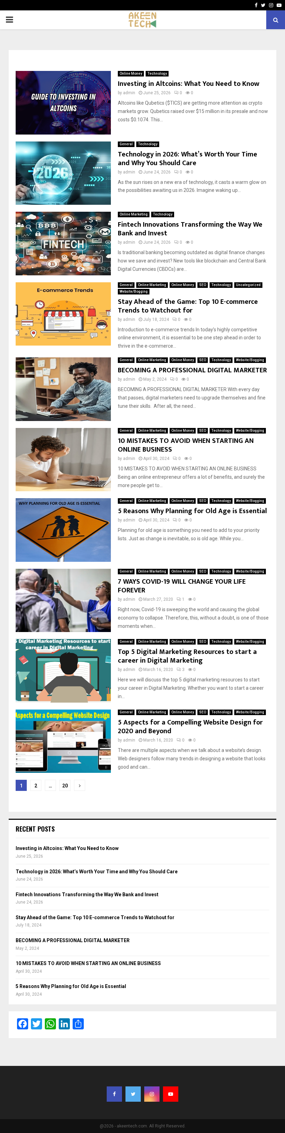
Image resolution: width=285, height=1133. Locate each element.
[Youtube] (170, 1094)
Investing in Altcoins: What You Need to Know (188, 84)
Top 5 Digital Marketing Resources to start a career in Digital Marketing (187, 656)
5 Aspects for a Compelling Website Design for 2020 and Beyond (190, 727)
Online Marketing (134, 214)
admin (129, 92)
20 (65, 785)
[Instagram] (152, 1094)
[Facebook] (114, 1094)
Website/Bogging (134, 291)
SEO (202, 285)
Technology (157, 73)
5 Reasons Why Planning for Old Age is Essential (192, 511)
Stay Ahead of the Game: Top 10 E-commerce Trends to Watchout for (188, 306)
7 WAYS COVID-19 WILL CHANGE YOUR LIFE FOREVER (182, 586)
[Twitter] (133, 1094)
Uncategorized (248, 285)
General (126, 144)
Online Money (131, 73)
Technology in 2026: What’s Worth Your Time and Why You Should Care (187, 158)
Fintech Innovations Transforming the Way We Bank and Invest (190, 229)
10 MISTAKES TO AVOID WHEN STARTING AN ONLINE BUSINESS (186, 445)
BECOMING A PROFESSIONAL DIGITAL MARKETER (192, 370)
